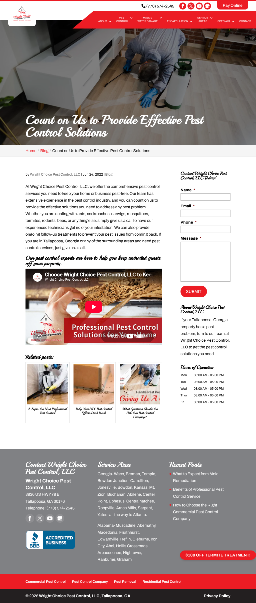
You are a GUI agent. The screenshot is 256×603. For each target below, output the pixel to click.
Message (191, 238)
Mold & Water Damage (148, 19)
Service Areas (202, 19)
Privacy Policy (217, 596)
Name (187, 190)
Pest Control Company (90, 581)
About (102, 21)
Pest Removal (125, 581)
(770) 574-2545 (160, 6)
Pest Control (122, 19)
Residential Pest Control (162, 581)
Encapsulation (177, 21)
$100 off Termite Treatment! (218, 555)
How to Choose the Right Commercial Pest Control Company (195, 512)
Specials (224, 21)
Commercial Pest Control (46, 581)
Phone (188, 222)
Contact (245, 21)
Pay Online (232, 5)
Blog (108, 174)
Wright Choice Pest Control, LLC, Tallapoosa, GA (84, 596)
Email (187, 206)
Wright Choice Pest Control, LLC (55, 174)
